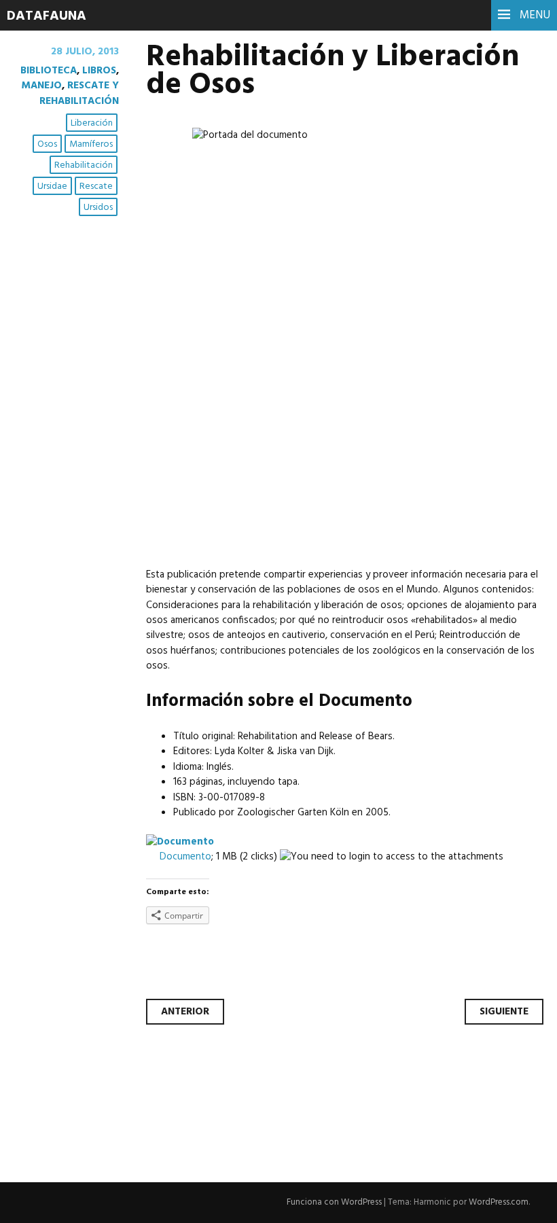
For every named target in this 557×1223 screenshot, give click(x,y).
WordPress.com (498, 1202)
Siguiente (504, 1012)
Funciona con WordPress (334, 1202)
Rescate (96, 186)
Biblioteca (48, 71)
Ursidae (52, 186)
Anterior (185, 1012)
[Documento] (180, 842)
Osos (47, 144)
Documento (185, 857)
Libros (99, 71)
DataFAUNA (46, 16)
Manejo (42, 85)
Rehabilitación (83, 165)
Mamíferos (91, 144)
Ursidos (98, 207)
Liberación (92, 123)
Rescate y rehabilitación (79, 93)
